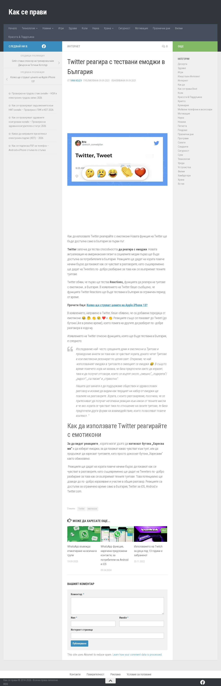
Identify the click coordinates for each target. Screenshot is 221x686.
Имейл (123, 617)
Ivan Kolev (76, 80)
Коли (85, 28)
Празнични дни (161, 28)
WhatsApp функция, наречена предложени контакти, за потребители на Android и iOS (114, 555)
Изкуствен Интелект (189, 76)
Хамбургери (184, 175)
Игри (61, 28)
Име (74, 617)
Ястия (181, 183)
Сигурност (124, 28)
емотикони (92, 509)
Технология (28, 28)
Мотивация (141, 28)
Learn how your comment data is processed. (137, 654)
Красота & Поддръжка (21, 37)
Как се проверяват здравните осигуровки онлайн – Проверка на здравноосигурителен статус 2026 (27, 122)
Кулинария (183, 105)
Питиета (182, 126)
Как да (181, 84)
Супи (180, 154)
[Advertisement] (117, 109)
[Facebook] (44, 46)
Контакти (75, 674)
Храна (107, 28)
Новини (46, 28)
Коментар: (77, 594)
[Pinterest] (49, 46)
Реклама (115, 674)
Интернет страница (82, 629)
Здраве (73, 28)
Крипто (182, 101)
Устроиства (184, 167)
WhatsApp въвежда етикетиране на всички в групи (82, 551)
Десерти (182, 64)
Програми (183, 138)
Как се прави (28, 12)
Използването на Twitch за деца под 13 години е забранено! (148, 551)
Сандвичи (183, 146)
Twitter (81, 509)
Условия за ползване (139, 674)
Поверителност (95, 674)
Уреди (181, 163)
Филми (179, 28)
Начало (12, 28)
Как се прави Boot (187, 88)
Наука (95, 28)
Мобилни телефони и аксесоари (195, 109)
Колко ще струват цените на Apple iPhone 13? (117, 305)
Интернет (73, 46)
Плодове (182, 130)
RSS (5, 684)
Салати (181, 142)
